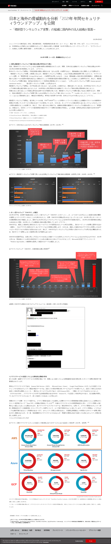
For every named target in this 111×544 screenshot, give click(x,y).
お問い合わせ (14, 530)
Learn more (46, 542)
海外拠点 (38, 530)
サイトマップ (23, 534)
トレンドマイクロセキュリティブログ (20, 418)
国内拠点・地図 (27, 530)
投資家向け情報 (85, 5)
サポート (13, 534)
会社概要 (64, 5)
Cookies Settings (79, 541)
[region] (55, 541)
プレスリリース (95, 5)
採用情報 (47, 530)
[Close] (108, 541)
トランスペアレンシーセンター (76, 530)
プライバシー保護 (95, 530)
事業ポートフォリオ (74, 5)
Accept (90, 541)
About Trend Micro (12, 10)
